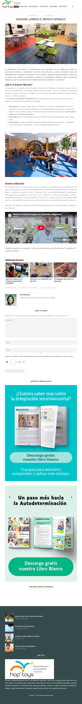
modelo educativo (48, 287)
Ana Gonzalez (25, 295)
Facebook (11, 593)
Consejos (44, 6)
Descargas (33, 6)
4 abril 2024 (19, 638)
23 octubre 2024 (21, 618)
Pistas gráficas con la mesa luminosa (24, 626)
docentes (23, 287)
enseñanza (34, 287)
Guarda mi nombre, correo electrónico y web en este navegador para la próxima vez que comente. (39, 356)
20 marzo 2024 (20, 648)
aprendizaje (11, 287)
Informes (54, 6)
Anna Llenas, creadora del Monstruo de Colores (27, 636)
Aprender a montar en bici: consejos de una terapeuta (29, 616)
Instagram (35, 593)
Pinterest (47, 593)
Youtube (59, 593)
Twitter (23, 593)
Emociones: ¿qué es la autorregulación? (25, 646)
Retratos (63, 6)
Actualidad (22, 6)
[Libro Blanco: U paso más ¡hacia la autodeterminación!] (41, 533)
